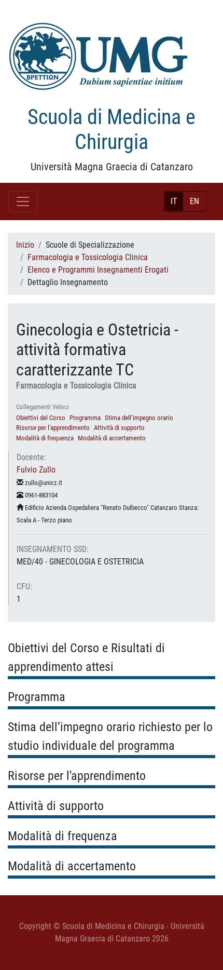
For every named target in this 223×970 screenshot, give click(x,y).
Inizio (25, 245)
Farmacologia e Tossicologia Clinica (87, 257)
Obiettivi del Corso (40, 418)
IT (174, 201)
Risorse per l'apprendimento (53, 428)
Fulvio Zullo (36, 470)
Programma (85, 418)
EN (194, 201)
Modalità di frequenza (45, 438)
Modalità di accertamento (112, 438)
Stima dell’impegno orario (139, 418)
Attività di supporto (119, 428)
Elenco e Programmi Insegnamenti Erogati (98, 270)
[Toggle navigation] (22, 201)
